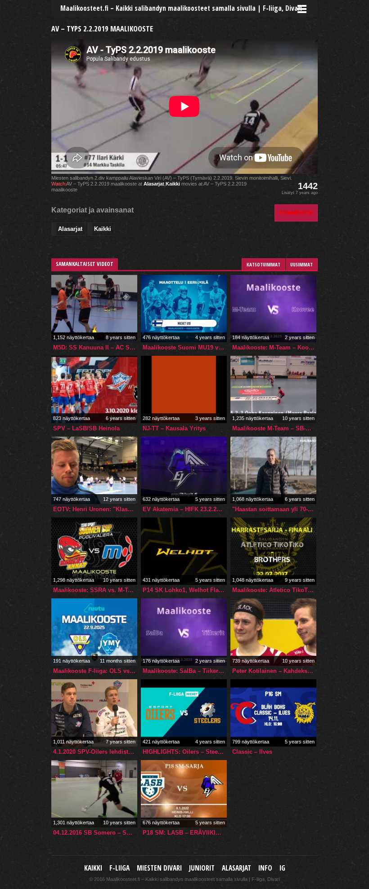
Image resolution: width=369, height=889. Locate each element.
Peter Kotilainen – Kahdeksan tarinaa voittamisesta (274, 671)
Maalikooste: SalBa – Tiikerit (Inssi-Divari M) (185, 671)
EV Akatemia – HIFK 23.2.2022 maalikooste (185, 509)
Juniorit (202, 868)
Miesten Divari (159, 868)
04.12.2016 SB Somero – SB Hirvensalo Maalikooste (95, 832)
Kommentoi (296, 213)
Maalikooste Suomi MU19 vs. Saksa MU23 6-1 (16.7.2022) (185, 347)
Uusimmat (301, 264)
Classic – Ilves (252, 751)
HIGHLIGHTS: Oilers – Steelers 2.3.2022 (185, 751)
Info (265, 868)
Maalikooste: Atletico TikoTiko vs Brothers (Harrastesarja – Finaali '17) (274, 590)
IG (282, 868)
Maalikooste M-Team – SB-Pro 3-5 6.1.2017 (274, 428)
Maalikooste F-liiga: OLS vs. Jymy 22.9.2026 (95, 671)
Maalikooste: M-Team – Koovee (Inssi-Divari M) (274, 347)
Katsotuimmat (263, 264)
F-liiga (119, 868)
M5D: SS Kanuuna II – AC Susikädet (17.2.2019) (95, 347)
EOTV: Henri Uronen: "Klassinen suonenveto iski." (95, 509)
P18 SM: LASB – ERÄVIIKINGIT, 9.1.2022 (185, 832)
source (59, 183)
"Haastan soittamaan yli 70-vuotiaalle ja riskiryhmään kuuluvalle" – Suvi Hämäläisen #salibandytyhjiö (274, 509)
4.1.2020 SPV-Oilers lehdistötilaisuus (95, 751)
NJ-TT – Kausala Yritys (174, 428)
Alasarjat (154, 183)
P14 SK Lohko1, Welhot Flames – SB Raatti (185, 590)
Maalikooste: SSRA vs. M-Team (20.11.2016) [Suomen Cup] (95, 590)
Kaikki (173, 183)
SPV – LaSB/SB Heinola (86, 428)
